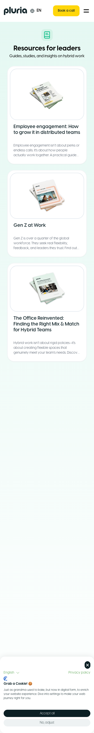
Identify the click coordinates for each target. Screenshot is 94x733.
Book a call (66, 11)
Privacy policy (79, 672)
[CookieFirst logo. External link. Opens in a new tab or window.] (5, 678)
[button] (12, 673)
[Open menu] (86, 11)
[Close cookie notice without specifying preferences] (87, 665)
